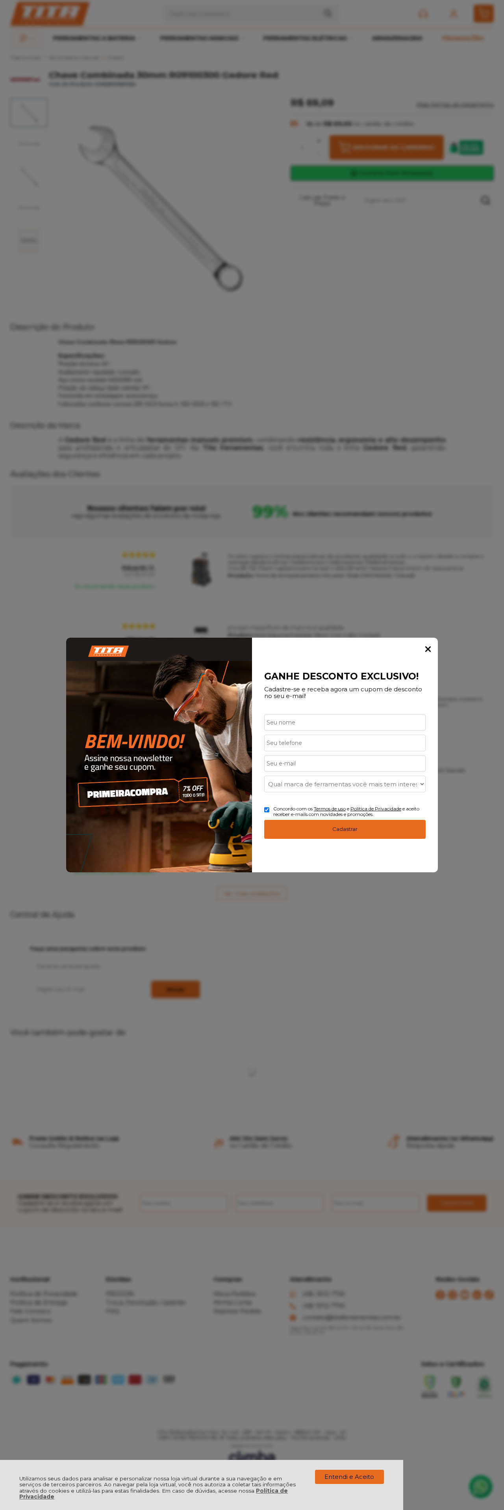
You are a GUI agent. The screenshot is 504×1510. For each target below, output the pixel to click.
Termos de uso (330, 809)
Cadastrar (345, 829)
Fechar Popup (428, 649)
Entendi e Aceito (349, 1476)
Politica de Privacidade (375, 809)
